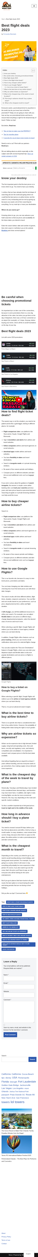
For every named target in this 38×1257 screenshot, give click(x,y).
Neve (10, 1255)
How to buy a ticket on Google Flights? (17, 87)
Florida (5, 1081)
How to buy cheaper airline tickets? (15, 82)
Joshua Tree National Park (19, 1091)
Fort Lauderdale (27, 1081)
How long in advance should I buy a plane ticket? (18, 99)
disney (8, 1078)
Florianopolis (23, 1078)
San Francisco (22, 1098)
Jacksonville (25, 1085)
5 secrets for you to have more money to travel (19, 138)
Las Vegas (7, 1088)
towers (6, 1102)
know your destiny (10, 73)
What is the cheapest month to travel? (17, 103)
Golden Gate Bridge (10, 1085)
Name (6, 975)
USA (14, 1077)
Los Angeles (18, 1088)
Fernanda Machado (9, 34)
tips (3, 1078)
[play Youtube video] (19, 400)
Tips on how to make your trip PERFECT (17, 131)
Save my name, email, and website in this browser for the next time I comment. (17, 1029)
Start (3, 19)
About (3, 1233)
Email (6, 983)
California (6, 1074)
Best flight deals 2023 (11, 78)
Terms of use (6, 1240)
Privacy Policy (6, 1237)
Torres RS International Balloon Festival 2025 (16, 1155)
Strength (13, 1082)
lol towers (17, 1102)
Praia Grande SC (17, 1095)
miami (26, 1088)
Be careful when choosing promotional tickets (18, 76)
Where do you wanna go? (11, 927)
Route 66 (30, 1094)
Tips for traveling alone (11, 134)
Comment (7, 1000)
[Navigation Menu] (34, 6)
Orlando (5, 1091)
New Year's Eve (8, 1098)
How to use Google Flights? (13, 85)
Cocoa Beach (28, 1074)
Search (4, 1055)
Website (6, 991)
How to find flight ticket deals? (13, 80)
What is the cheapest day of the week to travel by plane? (19, 95)
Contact (4, 1243)
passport (5, 1095)
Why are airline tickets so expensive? (16, 91)
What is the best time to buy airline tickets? (18, 89)
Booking (5, 230)
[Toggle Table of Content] (32, 70)
